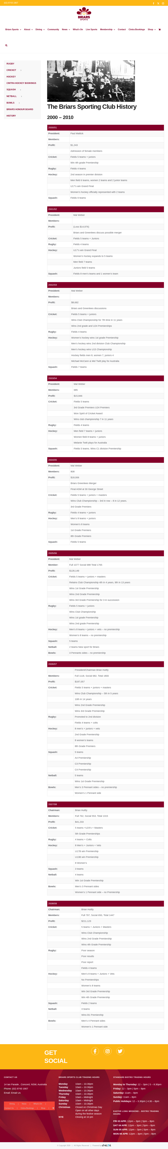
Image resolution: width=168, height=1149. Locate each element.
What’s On (37, 1104)
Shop (43, 1108)
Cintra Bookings (27, 1108)
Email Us (16, 1093)
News (24, 1104)
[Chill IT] (106, 1146)
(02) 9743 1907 (11, 3)
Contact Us (9, 1108)
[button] (6, 45)
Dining (12, 1104)
